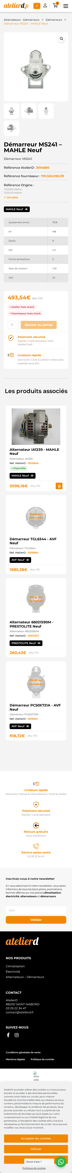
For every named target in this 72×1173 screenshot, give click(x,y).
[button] (61, 38)
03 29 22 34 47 (16, 1008)
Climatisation (15, 966)
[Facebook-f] (8, 1035)
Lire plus (12, 197)
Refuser (36, 1149)
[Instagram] (16, 1035)
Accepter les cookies (36, 1138)
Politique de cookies (34, 1168)
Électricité (13, 971)
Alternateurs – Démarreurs (25, 977)
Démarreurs (54, 19)
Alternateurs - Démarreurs (21, 19)
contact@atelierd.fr (20, 1012)
